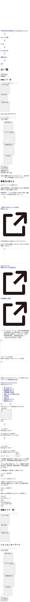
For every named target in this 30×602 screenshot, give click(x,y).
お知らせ (6, 397)
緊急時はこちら (8, 401)
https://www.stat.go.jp (10, 337)
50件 (11, 172)
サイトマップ (8, 387)
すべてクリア (4, 169)
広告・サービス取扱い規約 (11, 394)
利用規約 (6, 395)
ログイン (3, 496)
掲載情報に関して (9, 390)
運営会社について (9, 399)
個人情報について (9, 389)
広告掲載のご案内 (9, 392)
